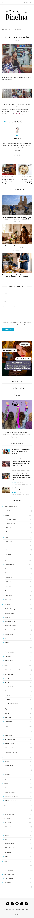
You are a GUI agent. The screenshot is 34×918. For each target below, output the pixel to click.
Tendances (9, 554)
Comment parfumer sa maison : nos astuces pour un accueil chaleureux (17, 247)
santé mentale (9, 870)
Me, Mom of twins (9, 599)
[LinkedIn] (18, 121)
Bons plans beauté (10, 621)
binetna (17, 138)
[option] (17, 358)
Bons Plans (17, 34)
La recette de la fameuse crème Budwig (27, 181)
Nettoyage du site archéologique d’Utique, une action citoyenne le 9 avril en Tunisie (17, 218)
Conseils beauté (10, 523)
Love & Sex (8, 656)
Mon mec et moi (9, 660)
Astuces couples (9, 652)
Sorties (7, 642)
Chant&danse (15, 468)
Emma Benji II (8, 587)
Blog (5, 560)
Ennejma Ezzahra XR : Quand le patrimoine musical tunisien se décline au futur (21, 463)
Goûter (7, 678)
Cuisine (6, 665)
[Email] (15, 121)
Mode (6, 537)
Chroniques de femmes (11, 573)
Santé (5, 866)
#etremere (8, 822)
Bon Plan (8, 581)
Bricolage (7, 761)
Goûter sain (8, 852)
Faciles (8, 695)
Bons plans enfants (10, 630)
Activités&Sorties (10, 827)
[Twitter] (12, 121)
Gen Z (5, 806)
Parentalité (7, 818)
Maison (7, 638)
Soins (7, 532)
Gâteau (8, 699)
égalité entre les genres (11, 796)
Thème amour (8, 721)
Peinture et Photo (9, 743)
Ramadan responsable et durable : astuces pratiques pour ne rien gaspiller (17, 276)
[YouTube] (17, 903)
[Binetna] (17, 15)
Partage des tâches (10, 800)
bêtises (7, 835)
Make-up (8, 528)
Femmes (6, 783)
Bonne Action (8, 617)
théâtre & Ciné (9, 748)
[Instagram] (12, 903)
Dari (5, 757)
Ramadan (6, 861)
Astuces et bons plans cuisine (13, 670)
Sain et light (8, 717)
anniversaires (8, 831)
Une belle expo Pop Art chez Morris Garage (8, 181)
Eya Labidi (7, 591)
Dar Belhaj (19, 114)
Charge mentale (9, 788)
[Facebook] (9, 121)
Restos (7, 713)
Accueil (4, 29)
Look (7, 545)
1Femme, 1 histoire (10, 564)
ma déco (7, 774)
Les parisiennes (9, 878)
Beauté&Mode (8, 511)
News (13, 455)
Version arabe (7, 882)
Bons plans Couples (10, 625)
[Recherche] (24, 2)
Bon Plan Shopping (10, 609)
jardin (6, 770)
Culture (14, 482)
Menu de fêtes (9, 687)
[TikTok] (26, 903)
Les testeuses (9, 634)
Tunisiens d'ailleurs (9, 874)
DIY (5, 779)
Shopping (8, 550)
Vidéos (5, 887)
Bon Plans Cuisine (9, 613)
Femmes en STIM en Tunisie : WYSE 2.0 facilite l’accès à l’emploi (21, 451)
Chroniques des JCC (11, 752)
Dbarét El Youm (9, 674)
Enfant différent (9, 848)
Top (17, 914)
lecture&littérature (10, 739)
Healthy (7, 682)
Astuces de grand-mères (10, 506)
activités (7, 731)
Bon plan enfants (9, 843)
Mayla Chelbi (8, 595)
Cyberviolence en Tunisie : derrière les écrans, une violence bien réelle (17, 368)
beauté (7, 515)
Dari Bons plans (9, 765)
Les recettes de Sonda (12, 703)
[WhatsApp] (21, 121)
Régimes (7, 709)
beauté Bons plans (11, 519)
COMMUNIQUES (9, 814)
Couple (6, 648)
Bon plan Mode (10, 541)
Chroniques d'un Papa (10, 569)
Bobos (6, 839)
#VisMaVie (9, 577)
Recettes (7, 691)
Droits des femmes (17, 362)
